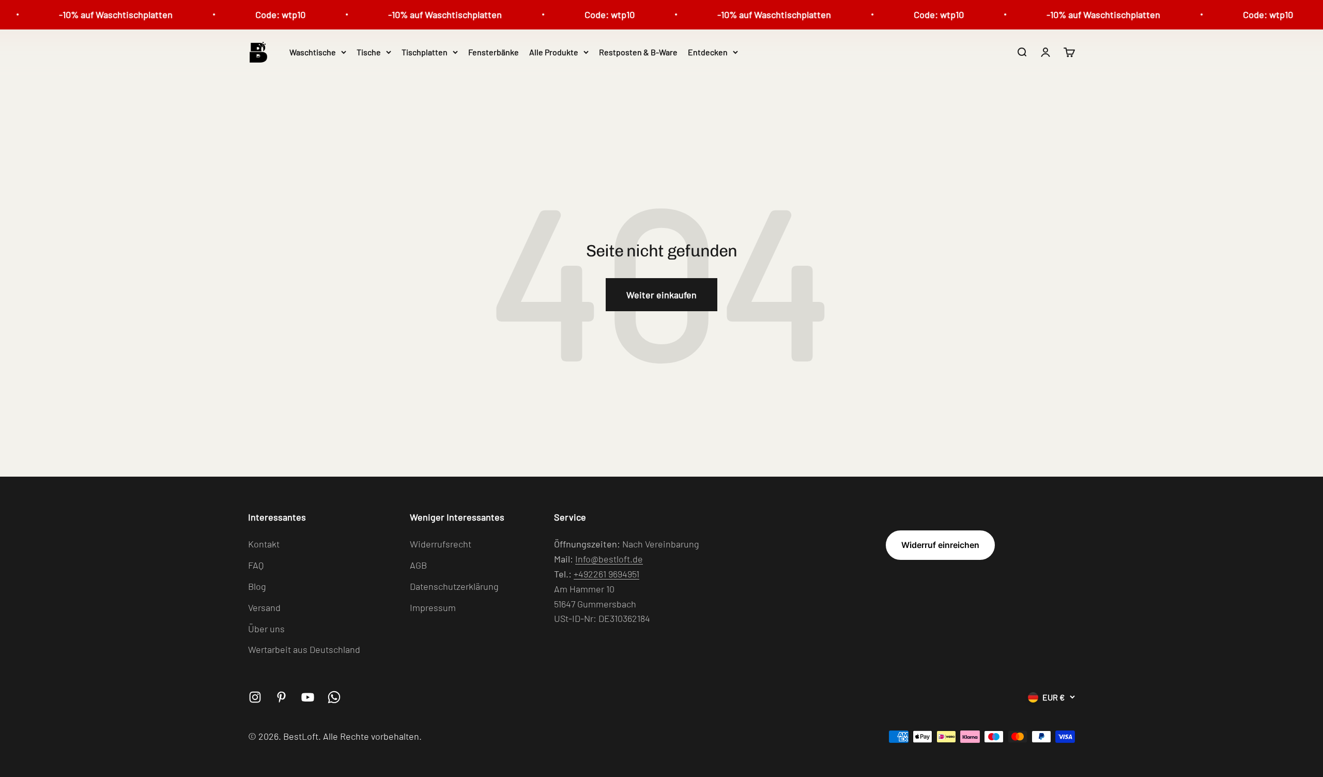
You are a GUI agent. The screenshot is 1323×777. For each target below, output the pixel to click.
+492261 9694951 (606, 574)
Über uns (266, 628)
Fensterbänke (493, 52)
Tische (369, 52)
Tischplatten (425, 52)
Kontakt (264, 544)
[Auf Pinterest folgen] (281, 697)
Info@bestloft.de (609, 559)
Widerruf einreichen (940, 545)
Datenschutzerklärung (454, 586)
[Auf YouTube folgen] (308, 697)
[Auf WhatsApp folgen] (334, 697)
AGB (418, 565)
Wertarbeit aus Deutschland (304, 649)
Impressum (433, 607)
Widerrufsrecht (440, 544)
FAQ (256, 565)
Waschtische (312, 52)
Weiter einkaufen (661, 294)
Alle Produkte (553, 52)
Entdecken (708, 52)
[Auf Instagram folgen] (255, 697)
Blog (257, 586)
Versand (264, 607)
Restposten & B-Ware (638, 52)
